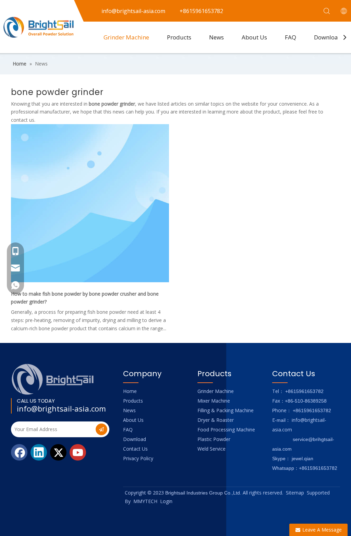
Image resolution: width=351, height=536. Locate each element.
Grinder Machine (126, 37)
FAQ (290, 37)
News (216, 37)
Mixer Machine (213, 400)
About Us (254, 37)
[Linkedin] (39, 452)
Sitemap (295, 492)
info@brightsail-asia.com (61, 408)
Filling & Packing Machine (225, 410)
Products (179, 37)
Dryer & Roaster (215, 420)
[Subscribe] (101, 429)
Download (328, 37)
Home (130, 391)
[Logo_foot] (53, 379)
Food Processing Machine (226, 429)
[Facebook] (19, 452)
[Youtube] (78, 452)
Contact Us (135, 448)
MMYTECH (145, 501)
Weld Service (211, 448)
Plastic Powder (213, 439)
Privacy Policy (138, 458)
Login (166, 501)
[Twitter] (58, 452)
